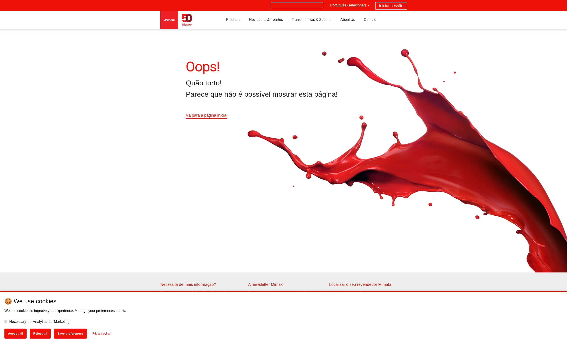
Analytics (39, 321)
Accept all (15, 333)
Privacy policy (101, 333)
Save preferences (70, 333)
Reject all (40, 333)
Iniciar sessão (391, 6)
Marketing (61, 321)
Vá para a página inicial (206, 115)
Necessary (17, 321)
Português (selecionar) (348, 5)
